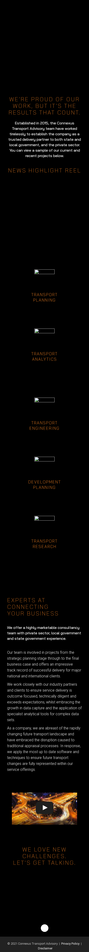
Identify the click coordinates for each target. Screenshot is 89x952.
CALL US (44, 890)
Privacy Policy (70, 943)
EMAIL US (44, 903)
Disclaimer (45, 948)
